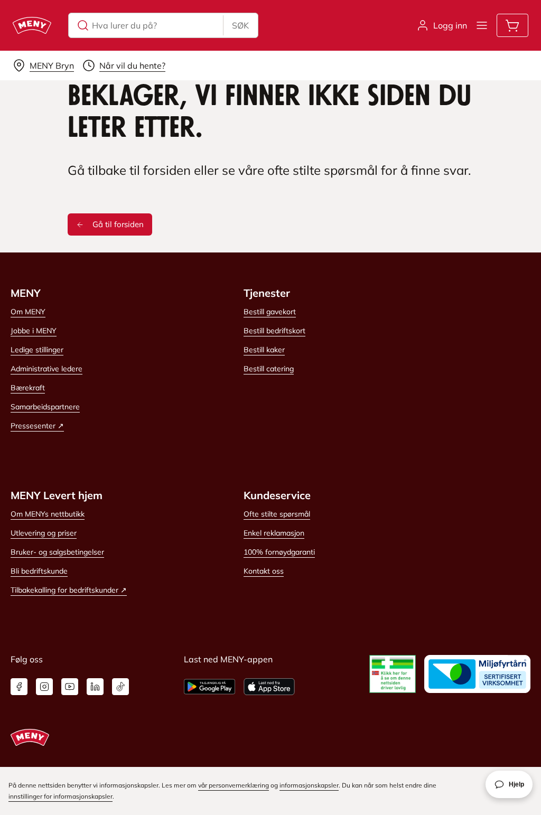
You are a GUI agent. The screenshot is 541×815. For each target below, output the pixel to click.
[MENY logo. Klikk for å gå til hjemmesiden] (32, 25)
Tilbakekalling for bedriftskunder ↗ (69, 590)
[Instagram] (44, 686)
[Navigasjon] (481, 25)
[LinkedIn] (95, 686)
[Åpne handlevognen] (512, 25)
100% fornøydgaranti (279, 552)
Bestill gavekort (270, 311)
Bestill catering (269, 368)
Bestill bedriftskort (274, 330)
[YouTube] (69, 686)
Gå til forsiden (118, 224)
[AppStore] (269, 686)
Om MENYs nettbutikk (48, 514)
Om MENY (28, 311)
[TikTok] (120, 686)
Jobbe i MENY (34, 330)
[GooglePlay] (209, 686)
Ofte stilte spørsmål (277, 514)
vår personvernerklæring (233, 785)
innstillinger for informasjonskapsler (60, 796)
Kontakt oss (264, 571)
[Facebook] (19, 686)
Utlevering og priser (44, 533)
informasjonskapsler (309, 785)
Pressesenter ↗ (37, 425)
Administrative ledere (46, 368)
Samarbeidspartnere (45, 406)
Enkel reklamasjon (274, 533)
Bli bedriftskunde (39, 571)
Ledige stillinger (37, 349)
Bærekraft (28, 387)
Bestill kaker (264, 349)
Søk (240, 25)
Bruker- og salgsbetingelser (57, 552)
